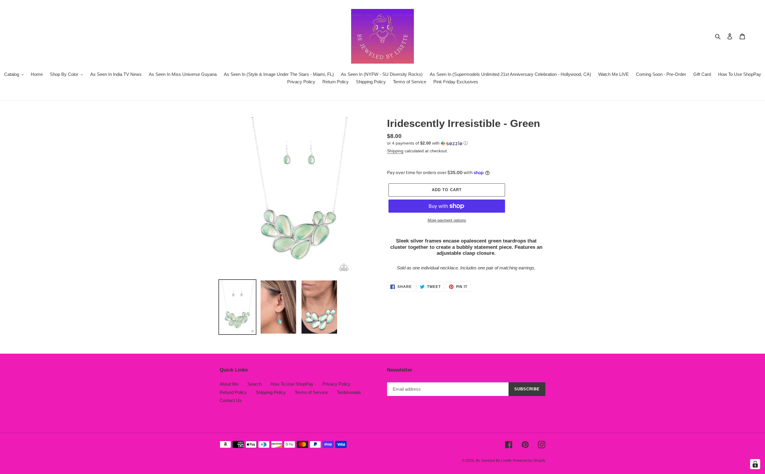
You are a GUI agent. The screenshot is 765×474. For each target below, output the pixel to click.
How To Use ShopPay (291, 383)
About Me (229, 383)
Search (254, 383)
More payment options (447, 220)
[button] (427, 143)
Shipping (395, 150)
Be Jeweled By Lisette (494, 460)
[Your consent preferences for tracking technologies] (755, 464)
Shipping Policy (271, 392)
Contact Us (231, 400)
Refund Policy (233, 392)
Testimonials (349, 392)
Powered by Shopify (529, 460)
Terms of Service (311, 392)
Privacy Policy (336, 383)
